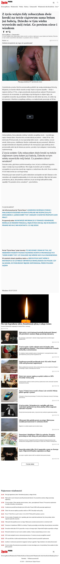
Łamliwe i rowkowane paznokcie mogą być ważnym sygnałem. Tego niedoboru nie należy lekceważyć (31, 541)
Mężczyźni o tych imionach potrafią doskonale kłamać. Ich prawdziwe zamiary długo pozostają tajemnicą (29, 498)
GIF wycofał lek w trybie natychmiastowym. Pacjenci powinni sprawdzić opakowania (27, 538)
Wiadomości (14, 6)
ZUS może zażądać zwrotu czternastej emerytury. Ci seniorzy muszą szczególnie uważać (27, 535)
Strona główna (5, 6)
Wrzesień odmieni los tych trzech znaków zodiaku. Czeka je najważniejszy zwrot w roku (27, 531)
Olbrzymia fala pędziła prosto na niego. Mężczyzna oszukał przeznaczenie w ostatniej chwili (28, 521)
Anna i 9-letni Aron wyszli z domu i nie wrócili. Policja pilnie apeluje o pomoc (24, 514)
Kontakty (24, 558)
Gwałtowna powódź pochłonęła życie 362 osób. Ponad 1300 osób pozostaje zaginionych (28, 507)
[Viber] (9, 31)
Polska (21, 6)
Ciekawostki (33, 6)
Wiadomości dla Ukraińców (46, 6)
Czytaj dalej (30, 464)
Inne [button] (56, 6)
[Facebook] (3, 31)
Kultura (26, 6)
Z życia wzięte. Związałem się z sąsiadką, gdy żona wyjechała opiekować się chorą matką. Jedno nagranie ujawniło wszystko (30, 518)
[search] (57, 2)
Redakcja (52, 555)
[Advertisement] (30, 194)
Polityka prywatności (33, 558)
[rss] (53, 2)
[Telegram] (6, 31)
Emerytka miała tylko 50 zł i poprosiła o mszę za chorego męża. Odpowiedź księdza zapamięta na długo (31, 528)
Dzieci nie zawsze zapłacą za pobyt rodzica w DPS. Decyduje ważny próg (24, 510)
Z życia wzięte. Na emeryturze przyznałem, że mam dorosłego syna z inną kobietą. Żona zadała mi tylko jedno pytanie (31, 546)
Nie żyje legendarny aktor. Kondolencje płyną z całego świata (20, 494)
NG (7, 40)
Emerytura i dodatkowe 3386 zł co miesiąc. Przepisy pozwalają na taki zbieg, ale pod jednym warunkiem (31, 525)
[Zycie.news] (6, 2)
